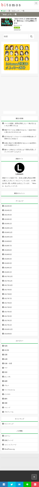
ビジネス (7, 394)
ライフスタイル (9, 390)
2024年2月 (8, 210)
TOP (4, 11)
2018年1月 (8, 272)
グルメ (6, 385)
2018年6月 (8, 250)
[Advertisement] (19, 93)
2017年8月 (8, 294)
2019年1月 (8, 223)
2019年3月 (8, 219)
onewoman (17, 30)
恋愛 (5, 354)
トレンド (7, 407)
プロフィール (8, 412)
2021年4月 (8, 215)
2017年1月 (8, 325)
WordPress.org (9, 449)
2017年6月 (8, 303)
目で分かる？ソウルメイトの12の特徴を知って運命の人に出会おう (20, 138)
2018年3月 (8, 263)
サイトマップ (8, 424)
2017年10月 (8, 285)
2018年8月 (8, 241)
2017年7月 (8, 298)
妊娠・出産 (8, 363)
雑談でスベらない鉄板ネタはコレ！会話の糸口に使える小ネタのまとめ (20, 131)
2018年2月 (8, 268)
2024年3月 (8, 206)
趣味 (5, 399)
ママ (5, 368)
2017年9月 (8, 290)
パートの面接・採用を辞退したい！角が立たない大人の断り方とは (20, 124)
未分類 (6, 350)
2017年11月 (8, 281)
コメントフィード (10, 445)
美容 (5, 372)
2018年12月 (8, 228)
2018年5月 (8, 254)
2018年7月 (8, 245)
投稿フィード (8, 440)
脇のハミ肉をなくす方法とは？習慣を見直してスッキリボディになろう (20, 151)
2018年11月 (8, 232)
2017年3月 (8, 316)
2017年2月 (8, 320)
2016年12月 (8, 329)
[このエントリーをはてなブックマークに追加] (19, 484)
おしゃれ (17, 27)
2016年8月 (8, 334)
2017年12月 (8, 276)
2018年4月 (8, 259)
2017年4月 (8, 312)
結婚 (5, 359)
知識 (5, 346)
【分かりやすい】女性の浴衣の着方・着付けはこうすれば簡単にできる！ (25, 21)
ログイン (7, 436)
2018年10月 (8, 237)
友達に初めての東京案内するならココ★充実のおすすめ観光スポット (20, 144)
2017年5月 (8, 307)
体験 (5, 403)
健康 (5, 381)
